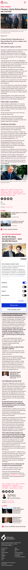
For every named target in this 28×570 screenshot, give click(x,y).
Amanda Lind (20, 486)
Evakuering (11, 189)
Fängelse (3, 189)
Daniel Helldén (5, 488)
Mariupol (21, 192)
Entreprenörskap (4, 552)
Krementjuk (3, 195)
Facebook (10, 191)
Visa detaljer (21, 300)
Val (10, 486)
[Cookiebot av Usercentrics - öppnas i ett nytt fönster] (20, 259)
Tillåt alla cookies (14, 305)
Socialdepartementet (6, 485)
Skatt (13, 483)
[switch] (24, 287)
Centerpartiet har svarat (15, 474)
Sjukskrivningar (5, 486)
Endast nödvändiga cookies (14, 309)
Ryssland (3, 193)
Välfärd (17, 483)
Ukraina (13, 195)
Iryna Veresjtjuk (16, 191)
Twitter (16, 138)
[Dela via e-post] (11, 198)
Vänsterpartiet (15, 485)
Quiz (2, 559)
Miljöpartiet (22, 483)
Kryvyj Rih (9, 195)
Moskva (24, 193)
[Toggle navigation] (25, 2)
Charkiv (10, 192)
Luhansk (15, 193)
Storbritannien (9, 193)
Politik (20, 189)
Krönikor (3, 558)
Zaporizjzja (15, 192)
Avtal (7, 189)
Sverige (20, 488)
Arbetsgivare (8, 483)
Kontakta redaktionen (19, 552)
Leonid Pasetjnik (4, 192)
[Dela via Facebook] (2, 198)
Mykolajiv (19, 193)
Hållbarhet (3, 555)
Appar (16, 548)
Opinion (2, 553)
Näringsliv (3, 549)
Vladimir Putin (4, 191)
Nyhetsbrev (17, 549)
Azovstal (17, 189)
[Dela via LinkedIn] (8, 198)
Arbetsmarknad (4, 548)
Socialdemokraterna (13, 488)
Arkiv (16, 551)
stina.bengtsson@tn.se (15, 498)
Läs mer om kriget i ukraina (10, 229)
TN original (14, 486)
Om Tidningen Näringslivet (20, 556)
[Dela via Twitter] (5, 198)
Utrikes (2, 556)
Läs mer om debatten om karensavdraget (15, 526)
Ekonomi (3, 551)
